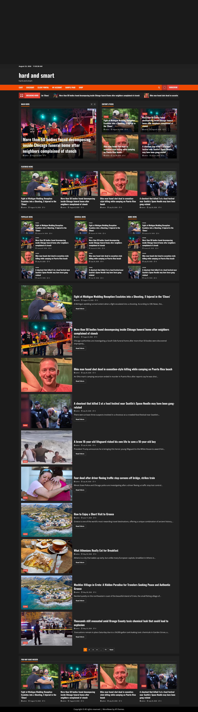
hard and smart (36, 75)
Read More (81, 309)
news (25, 134)
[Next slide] (94, 104)
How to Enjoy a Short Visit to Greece (46, 520)
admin (27, 156)
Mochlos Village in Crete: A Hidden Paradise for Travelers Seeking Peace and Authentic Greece (46, 592)
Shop (81, 87)
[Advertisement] (99, 16)
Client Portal (43, 87)
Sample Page (70, 87)
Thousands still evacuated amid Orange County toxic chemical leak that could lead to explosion (46, 629)
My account (57, 87)
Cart (21, 87)
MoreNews (107, 709)
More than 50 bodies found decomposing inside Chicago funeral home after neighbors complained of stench (52, 95)
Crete (25, 570)
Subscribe (173, 87)
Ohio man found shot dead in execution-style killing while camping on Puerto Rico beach (136, 95)
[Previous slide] (91, 104)
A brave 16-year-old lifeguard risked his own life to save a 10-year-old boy (46, 447)
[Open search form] (159, 87)
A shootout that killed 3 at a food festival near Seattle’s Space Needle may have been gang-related (157, 149)
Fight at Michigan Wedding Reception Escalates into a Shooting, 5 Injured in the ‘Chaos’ (119, 123)
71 (106, 650)
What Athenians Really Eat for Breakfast (46, 556)
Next (111, 650)
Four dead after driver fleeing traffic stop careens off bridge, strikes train (46, 484)
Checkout (30, 87)
